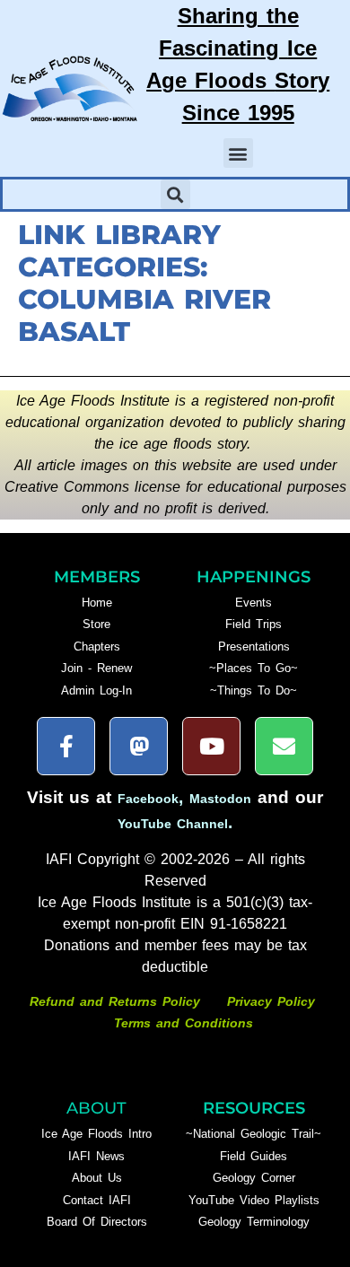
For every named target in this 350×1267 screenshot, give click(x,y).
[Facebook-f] (66, 746)
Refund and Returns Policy (118, 1001)
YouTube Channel (173, 824)
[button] (238, 153)
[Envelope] (284, 746)
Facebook (148, 798)
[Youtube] (211, 746)
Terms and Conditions (183, 1023)
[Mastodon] (138, 746)
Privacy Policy (271, 1001)
